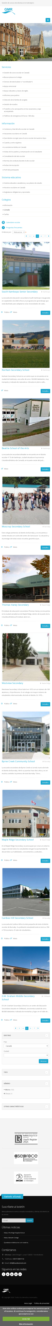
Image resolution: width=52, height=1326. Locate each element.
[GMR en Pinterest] (16, 1274)
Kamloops (46, 292)
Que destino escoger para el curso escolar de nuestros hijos (25, 138)
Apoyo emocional (10, 86)
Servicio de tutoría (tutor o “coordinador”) (18, 82)
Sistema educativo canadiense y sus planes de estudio (23, 183)
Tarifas (6, 214)
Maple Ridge (45, 605)
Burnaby (47, 527)
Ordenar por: (6, 232)
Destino (7, 1035)
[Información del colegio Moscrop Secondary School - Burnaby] (26, 500)
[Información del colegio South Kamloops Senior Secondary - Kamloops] (26, 265)
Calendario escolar (13, 222)
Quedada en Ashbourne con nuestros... (16, 1242)
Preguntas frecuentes (14, 227)
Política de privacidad (41, 1303)
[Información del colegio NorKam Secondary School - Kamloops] (26, 344)
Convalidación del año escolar (14, 156)
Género (7, 1083)
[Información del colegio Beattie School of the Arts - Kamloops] (26, 422)
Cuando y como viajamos (13, 143)
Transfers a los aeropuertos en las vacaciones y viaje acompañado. (22, 110)
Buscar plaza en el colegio (13, 77)
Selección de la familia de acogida (15, 100)
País (5, 1042)
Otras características (14, 1106)
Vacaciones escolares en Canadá (15, 134)
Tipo (6, 1072)
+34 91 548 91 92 (18, 1259)
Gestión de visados (11, 104)
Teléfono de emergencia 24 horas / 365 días (19, 116)
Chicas (7, 1093)
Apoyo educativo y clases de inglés (16, 91)
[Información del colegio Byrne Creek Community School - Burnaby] (26, 735)
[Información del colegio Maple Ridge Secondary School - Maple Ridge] (26, 813)
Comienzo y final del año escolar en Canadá (19, 129)
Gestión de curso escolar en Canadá (16, 73)
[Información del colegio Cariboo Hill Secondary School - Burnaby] (26, 892)
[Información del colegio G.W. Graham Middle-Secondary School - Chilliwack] (26, 970)
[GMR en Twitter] (8, 1274)
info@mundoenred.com (18, 1263)
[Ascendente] (25, 232)
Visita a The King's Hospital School (14, 1233)
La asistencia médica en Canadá (15, 147)
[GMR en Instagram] (20, 1274)
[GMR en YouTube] (12, 1274)
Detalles (45, 313)
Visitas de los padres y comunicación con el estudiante (23, 152)
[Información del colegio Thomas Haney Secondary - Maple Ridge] (26, 578)
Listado (7, 210)
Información (8, 205)
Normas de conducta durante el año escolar (19, 161)
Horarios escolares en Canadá (14, 188)
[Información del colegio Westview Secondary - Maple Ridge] (26, 657)
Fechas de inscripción (11, 165)
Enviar (29, 1220)
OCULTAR (26, 1319)
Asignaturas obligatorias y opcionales (17, 192)
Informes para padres (11, 95)
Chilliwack (46, 996)
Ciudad (6, 1051)
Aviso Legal (28, 1303)
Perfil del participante (11, 170)
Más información (26, 1324)
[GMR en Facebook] (3, 1274)
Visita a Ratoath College (11, 1238)
